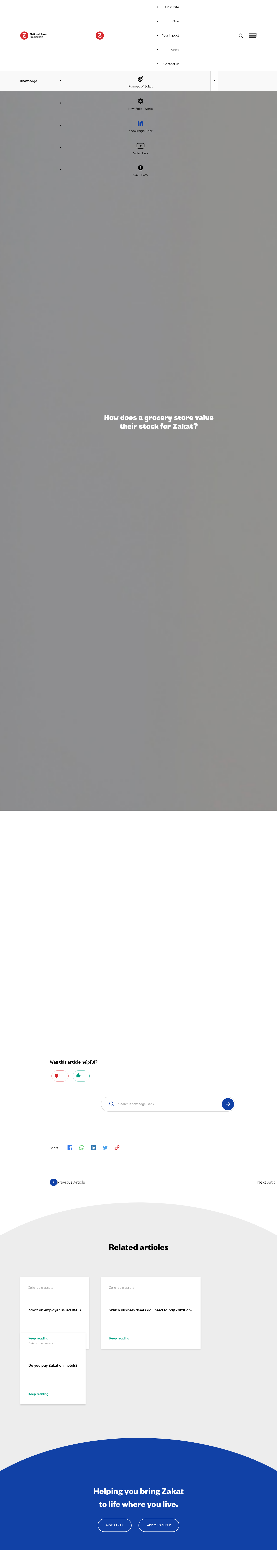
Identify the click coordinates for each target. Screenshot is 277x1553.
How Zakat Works (140, 109)
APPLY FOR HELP (159, 1525)
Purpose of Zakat (141, 86)
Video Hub (140, 153)
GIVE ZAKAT (114, 1525)
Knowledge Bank (140, 131)
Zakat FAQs (140, 175)
